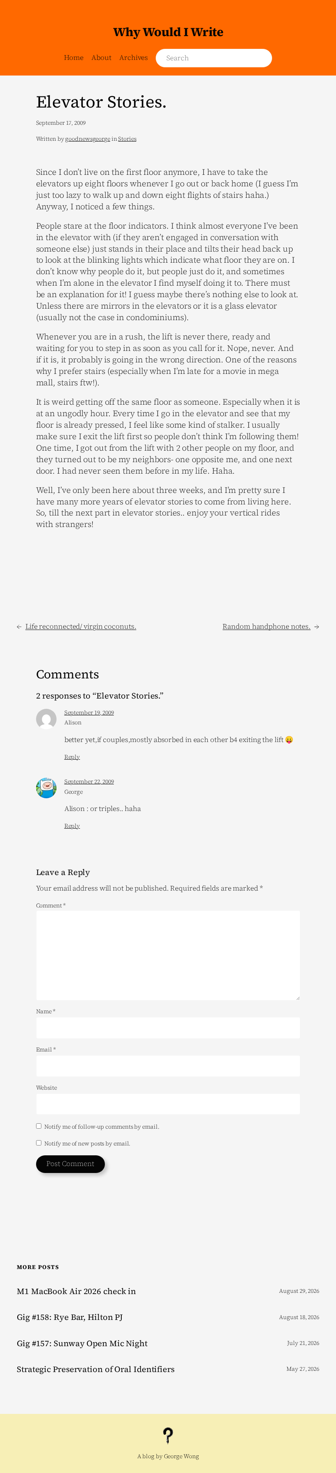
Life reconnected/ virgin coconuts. (80, 626)
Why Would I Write (168, 31)
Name (45, 1011)
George (73, 792)
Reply (72, 757)
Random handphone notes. (266, 626)
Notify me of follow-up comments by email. (101, 1127)
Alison (73, 722)
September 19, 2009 (89, 712)
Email (46, 1050)
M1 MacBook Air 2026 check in (76, 1291)
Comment (51, 905)
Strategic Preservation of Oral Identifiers (96, 1369)
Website (46, 1088)
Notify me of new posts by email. (87, 1143)
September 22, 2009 (89, 781)
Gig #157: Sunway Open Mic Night (82, 1343)
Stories (127, 139)
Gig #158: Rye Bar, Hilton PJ (70, 1317)
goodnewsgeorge (87, 139)
